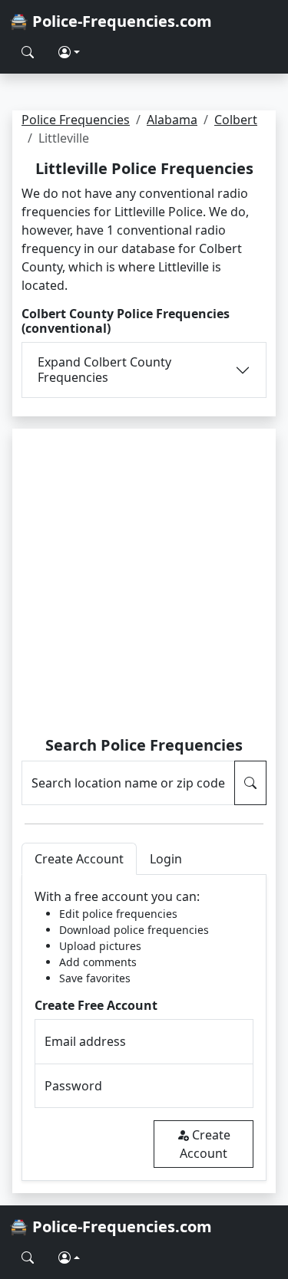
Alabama (172, 119)
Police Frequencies (76, 119)
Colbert (235, 119)
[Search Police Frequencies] (27, 52)
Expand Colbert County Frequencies (104, 369)
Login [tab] (166, 858)
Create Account (205, 1144)
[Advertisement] (144, 584)
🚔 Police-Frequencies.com (110, 21)
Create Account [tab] (79, 858)
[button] (69, 52)
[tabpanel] (144, 1028)
